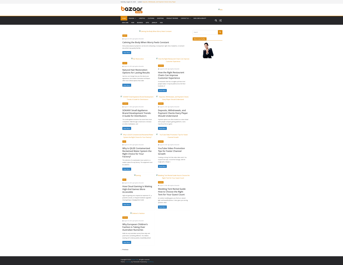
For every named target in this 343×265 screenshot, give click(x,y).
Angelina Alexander (139, 39)
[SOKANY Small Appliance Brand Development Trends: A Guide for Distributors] (137, 98)
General (161, 103)
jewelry (154, 22)
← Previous (124, 250)
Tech (124, 141)
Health (124, 35)
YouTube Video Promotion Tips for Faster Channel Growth (171, 151)
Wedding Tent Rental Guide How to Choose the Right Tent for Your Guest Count (172, 191)
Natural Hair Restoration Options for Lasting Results (136, 71)
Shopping (160, 18)
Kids (161, 22)
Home (124, 18)
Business (140, 22)
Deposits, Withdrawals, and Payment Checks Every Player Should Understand (173, 113)
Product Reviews (172, 18)
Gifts (147, 22)
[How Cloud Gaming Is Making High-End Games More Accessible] (137, 175)
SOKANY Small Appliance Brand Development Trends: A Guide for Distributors (136, 113)
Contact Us (185, 18)
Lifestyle (142, 18)
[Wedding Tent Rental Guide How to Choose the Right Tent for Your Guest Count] (173, 176)
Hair (132, 22)
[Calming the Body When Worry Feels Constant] (155, 31)
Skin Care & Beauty (199, 18)
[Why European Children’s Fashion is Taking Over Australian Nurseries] (137, 213)
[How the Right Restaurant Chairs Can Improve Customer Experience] (173, 60)
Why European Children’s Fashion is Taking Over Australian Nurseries (135, 227)
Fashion (131, 18)
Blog (124, 179)
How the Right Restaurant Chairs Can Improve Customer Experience (171, 75)
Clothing (151, 18)
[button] (135, 18)
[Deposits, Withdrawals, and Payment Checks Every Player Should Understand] (173, 98)
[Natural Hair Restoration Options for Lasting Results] (137, 59)
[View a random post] (220, 20)
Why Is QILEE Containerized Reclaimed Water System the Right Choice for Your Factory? (137, 152)
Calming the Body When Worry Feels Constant (145, 42)
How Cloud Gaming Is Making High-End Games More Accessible (137, 189)
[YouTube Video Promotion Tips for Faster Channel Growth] (173, 136)
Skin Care (125, 22)
